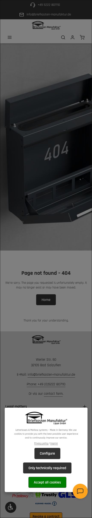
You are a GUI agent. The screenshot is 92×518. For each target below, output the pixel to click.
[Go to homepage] (46, 25)
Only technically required (47, 467)
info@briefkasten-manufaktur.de (51, 374)
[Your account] (72, 37)
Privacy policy (41, 443)
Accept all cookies (47, 482)
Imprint (54, 443)
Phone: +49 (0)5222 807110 (46, 384)
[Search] (63, 37)
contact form (53, 393)
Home (46, 299)
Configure (47, 453)
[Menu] (9, 37)
